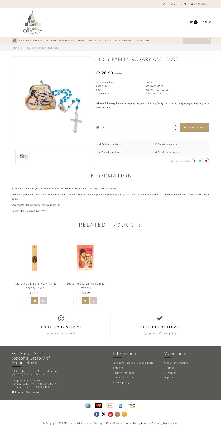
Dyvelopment (170, 423)
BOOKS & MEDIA (87, 40)
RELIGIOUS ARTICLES (30, 40)
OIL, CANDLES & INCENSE (60, 40)
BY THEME (105, 40)
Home (15, 47)
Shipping (118, 367)
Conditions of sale (123, 377)
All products (171, 377)
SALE (117, 40)
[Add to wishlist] (97, 127)
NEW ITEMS (128, 40)
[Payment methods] (87, 405)
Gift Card (143, 40)
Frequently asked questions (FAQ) (133, 362)
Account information (176, 362)
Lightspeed (143, 423)
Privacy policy (121, 382)
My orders (170, 367)
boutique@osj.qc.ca (27, 392)
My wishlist (170, 372)
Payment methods (123, 372)
